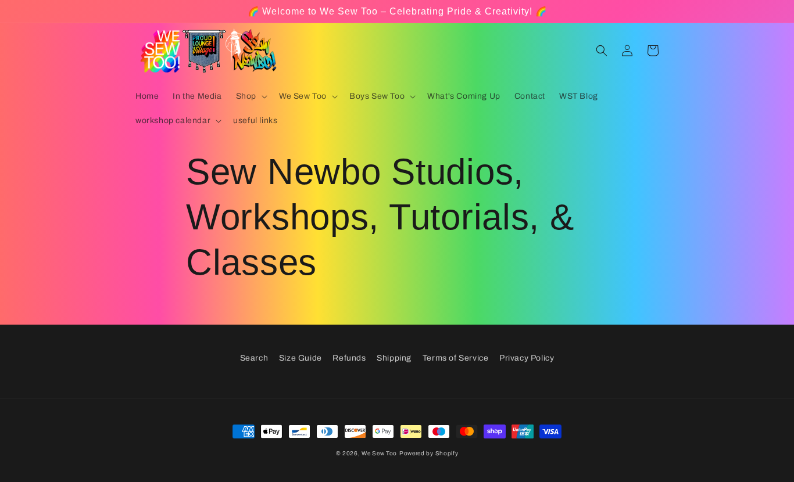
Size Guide (300, 358)
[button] (250, 96)
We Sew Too (379, 453)
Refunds (349, 358)
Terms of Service (456, 358)
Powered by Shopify (429, 453)
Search (254, 358)
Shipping (394, 358)
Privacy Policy (526, 358)
